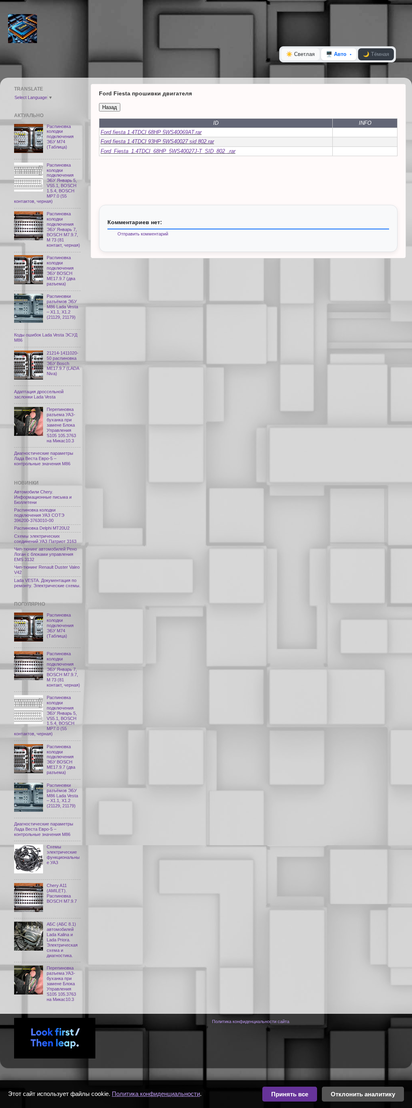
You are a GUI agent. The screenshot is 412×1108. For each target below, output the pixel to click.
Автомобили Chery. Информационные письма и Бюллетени (43, 497)
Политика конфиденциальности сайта (250, 1021)
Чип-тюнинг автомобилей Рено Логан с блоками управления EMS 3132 (45, 554)
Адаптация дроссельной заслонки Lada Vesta (39, 394)
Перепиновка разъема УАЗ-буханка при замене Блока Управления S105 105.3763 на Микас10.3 (61, 425)
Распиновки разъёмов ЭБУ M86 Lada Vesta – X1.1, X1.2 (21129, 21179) (62, 307)
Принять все (289, 1094)
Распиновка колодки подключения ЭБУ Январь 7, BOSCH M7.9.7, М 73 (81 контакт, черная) (63, 229)
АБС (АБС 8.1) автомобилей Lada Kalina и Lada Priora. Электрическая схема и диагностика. (62, 940)
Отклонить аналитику (363, 1094)
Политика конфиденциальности (156, 1093)
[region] (248, 137)
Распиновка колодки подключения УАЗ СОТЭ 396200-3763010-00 (39, 515)
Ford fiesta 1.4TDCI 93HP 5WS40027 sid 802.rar (157, 141)
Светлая (300, 54)
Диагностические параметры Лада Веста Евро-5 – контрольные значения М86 (43, 458)
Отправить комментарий (142, 233)
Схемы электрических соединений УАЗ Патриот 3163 (45, 539)
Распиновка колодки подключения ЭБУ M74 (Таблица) (60, 137)
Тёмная (376, 54)
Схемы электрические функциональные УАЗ (63, 854)
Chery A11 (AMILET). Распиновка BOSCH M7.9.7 (62, 893)
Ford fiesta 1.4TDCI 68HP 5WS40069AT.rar (151, 132)
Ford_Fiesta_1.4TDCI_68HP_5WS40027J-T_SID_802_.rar (168, 151)
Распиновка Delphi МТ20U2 (42, 528)
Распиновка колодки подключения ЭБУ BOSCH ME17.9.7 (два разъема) (61, 270)
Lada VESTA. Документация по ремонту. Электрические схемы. (47, 583)
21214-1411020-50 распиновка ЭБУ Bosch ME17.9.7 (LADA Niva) (63, 363)
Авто (336, 54)
